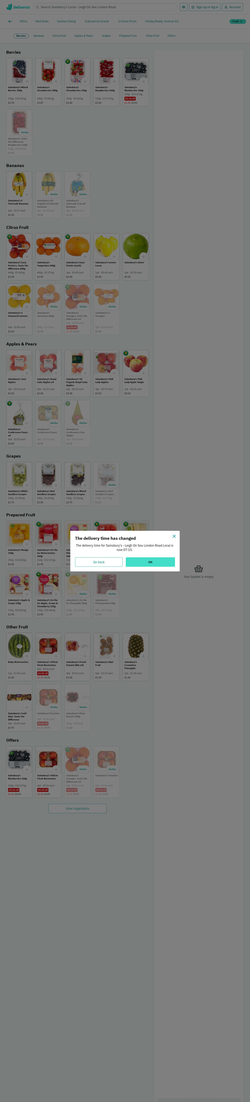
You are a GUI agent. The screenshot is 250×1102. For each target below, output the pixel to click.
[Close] (174, 536)
